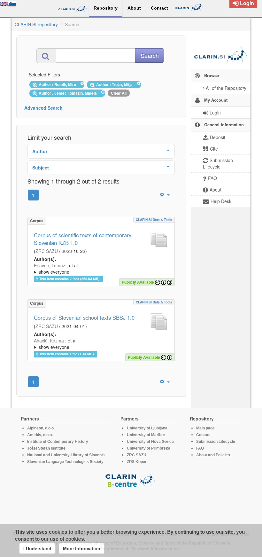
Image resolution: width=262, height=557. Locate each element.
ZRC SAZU (46, 251)
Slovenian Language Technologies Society (65, 461)
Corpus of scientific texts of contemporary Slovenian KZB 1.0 (82, 239)
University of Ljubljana (147, 428)
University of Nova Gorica (150, 441)
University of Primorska (148, 448)
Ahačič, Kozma (49, 340)
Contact (203, 435)
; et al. (56, 268)
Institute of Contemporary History (57, 441)
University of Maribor (146, 435)
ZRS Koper (137, 461)
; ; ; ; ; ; (100, 268)
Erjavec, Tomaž (49, 265)
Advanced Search (43, 108)
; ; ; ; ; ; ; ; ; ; (100, 343)
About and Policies (213, 455)
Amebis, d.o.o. (40, 435)
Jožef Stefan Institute (46, 448)
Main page (205, 428)
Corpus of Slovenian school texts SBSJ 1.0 (84, 317)
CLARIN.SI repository (36, 24)
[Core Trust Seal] (131, 505)
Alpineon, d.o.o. (41, 428)
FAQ (200, 448)
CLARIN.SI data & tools (154, 219)
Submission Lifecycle (215, 441)
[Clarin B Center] (131, 479)
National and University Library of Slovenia (66, 455)
